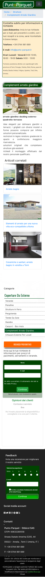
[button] (6, 105)
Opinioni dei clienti (22, 400)
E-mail (22, 371)
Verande (9, 301)
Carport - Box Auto (14, 326)
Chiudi (22, 574)
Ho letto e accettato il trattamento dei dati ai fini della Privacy (23, 491)
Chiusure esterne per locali (18, 335)
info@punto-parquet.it (21, 50)
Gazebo (9, 322)
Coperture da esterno (17, 295)
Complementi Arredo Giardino (19, 330)
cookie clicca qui (33, 572)
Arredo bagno (12, 189)
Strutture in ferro (13, 309)
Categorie (9, 288)
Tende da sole (12, 318)
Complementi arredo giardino (21, 85)
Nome (22, 363)
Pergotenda (10, 313)
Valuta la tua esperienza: (14, 468)
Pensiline (9, 305)
